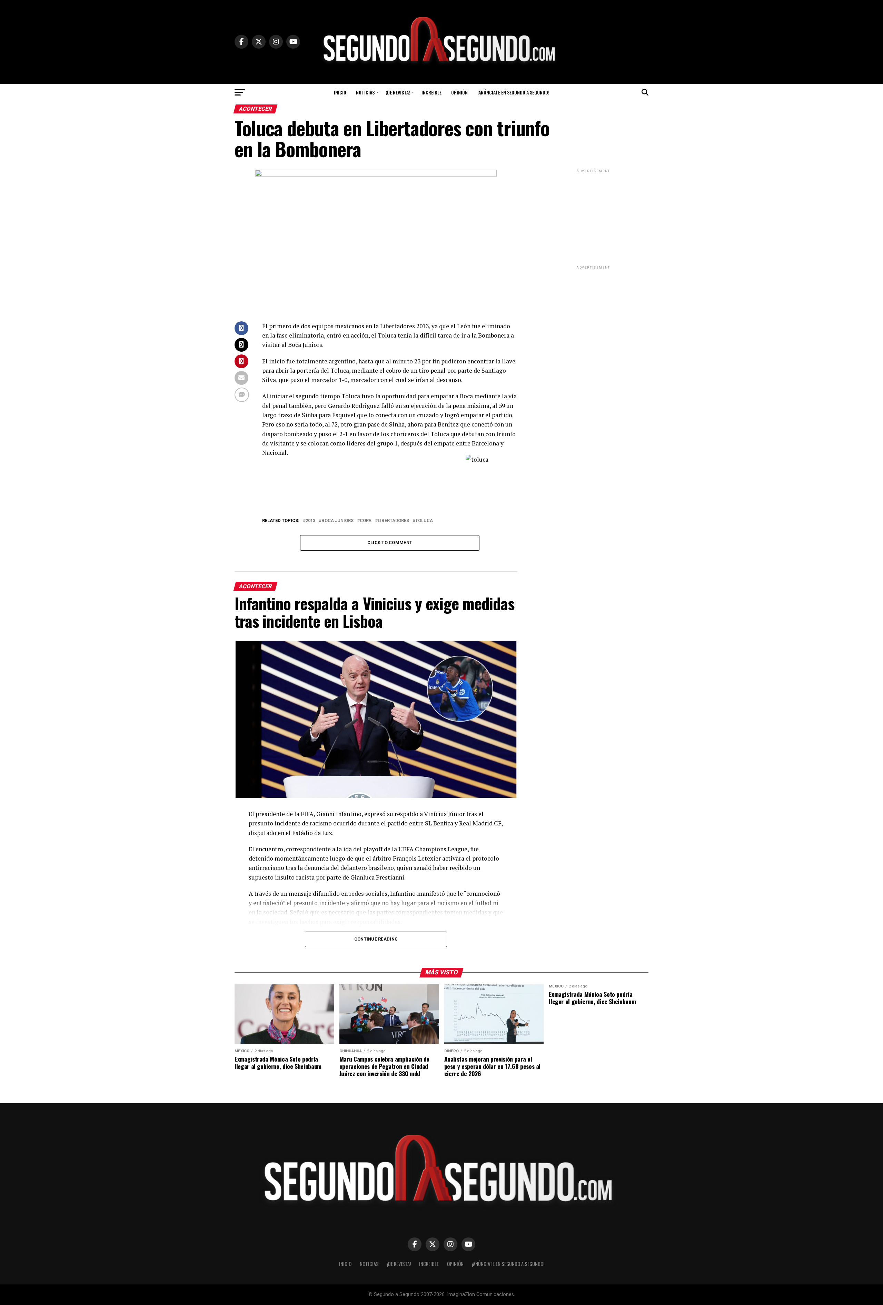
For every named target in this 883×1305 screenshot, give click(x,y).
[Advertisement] (593, 217)
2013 (310, 521)
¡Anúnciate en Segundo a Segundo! (513, 92)
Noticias (365, 92)
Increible (431, 92)
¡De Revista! (398, 92)
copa (365, 521)
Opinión (459, 92)
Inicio (340, 92)
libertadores (393, 521)
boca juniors (337, 521)
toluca (424, 521)
